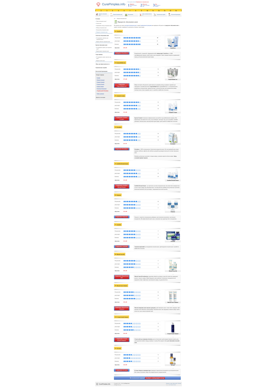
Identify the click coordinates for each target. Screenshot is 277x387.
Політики (179, 383)
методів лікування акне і (131, 25)
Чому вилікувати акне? (101, 21)
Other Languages (100, 93)
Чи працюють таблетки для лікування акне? (102, 38)
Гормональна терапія (101, 67)
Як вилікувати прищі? (147, 378)
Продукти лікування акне (101, 32)
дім (114, 18)
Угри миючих (99, 54)
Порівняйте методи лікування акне (104, 25)
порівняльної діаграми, (146, 25)
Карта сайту (175, 383)
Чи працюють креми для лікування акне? (104, 48)
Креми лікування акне (101, 45)
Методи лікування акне (101, 27)
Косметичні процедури (101, 71)
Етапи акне (98, 23)
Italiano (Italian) (100, 86)
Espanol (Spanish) (100, 82)
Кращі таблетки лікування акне (103, 41)
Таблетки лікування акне (102, 35)
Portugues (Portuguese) (102, 88)
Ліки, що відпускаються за (102, 64)
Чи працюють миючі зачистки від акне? (103, 58)
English (98, 77)
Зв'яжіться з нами (169, 383)
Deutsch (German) (101, 80)
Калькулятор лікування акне (102, 29)
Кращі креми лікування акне (102, 51)
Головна (98, 18)
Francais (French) (100, 84)
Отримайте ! (122, 85)
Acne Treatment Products (172, 384)
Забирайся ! (121, 53)
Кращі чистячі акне (100, 60)
